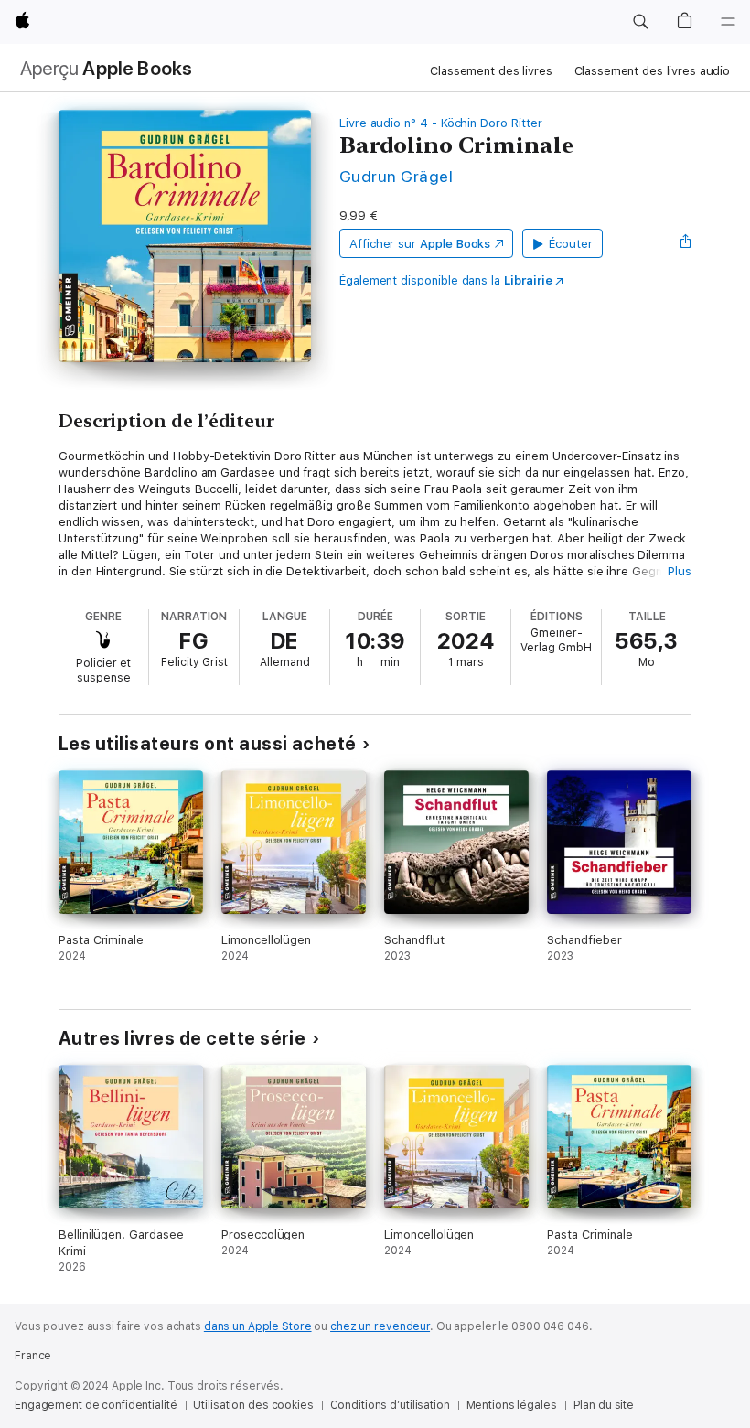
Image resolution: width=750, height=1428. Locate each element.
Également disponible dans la (445, 280)
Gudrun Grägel (396, 176)
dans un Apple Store (258, 1326)
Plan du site (604, 1405)
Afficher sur (419, 244)
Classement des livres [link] (491, 71)
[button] (640, 22)
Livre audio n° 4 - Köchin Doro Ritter (440, 123)
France (33, 1355)
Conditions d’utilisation (390, 1405)
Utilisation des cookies (253, 1405)
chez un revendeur (380, 1326)
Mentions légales (511, 1405)
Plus (679, 571)
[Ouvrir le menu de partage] (686, 243)
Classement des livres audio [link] (652, 71)
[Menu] (728, 22)
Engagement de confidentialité (96, 1405)
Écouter (571, 244)
